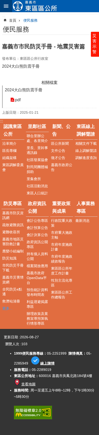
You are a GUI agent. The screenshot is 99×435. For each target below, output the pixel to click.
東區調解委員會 (13, 167)
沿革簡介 (9, 143)
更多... (7, 308)
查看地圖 (28, 384)
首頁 (12, 20)
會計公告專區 (37, 221)
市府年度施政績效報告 (61, 258)
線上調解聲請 (86, 151)
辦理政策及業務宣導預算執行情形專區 (37, 318)
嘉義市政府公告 (61, 167)
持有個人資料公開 (37, 256)
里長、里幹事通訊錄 (37, 150)
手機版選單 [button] (6, 6)
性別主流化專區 (61, 282)
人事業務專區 (86, 207)
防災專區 (13, 203)
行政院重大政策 (61, 223)
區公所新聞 (60, 143)
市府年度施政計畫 (61, 246)
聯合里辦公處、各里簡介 (37, 138)
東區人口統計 (37, 193)
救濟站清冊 (11, 301)
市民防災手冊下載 (13, 267)
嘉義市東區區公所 (55, 6)
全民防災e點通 (12, 291)
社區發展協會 (37, 160)
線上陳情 (47, 363)
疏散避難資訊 (13, 225)
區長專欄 (9, 151)
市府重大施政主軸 (61, 234)
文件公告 (58, 151)
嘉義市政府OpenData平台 (37, 278)
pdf (18, 100)
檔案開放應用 (37, 266)
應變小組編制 (13, 251)
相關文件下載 (86, 143)
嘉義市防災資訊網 (13, 215)
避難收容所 (11, 232)
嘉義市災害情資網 (13, 279)
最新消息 (82, 221)
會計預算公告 (37, 228)
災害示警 (94, 44)
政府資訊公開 (37, 207)
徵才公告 (58, 158)
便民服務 (30, 20)
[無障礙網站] (33, 418)
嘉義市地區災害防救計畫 (13, 241)
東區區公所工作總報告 (61, 294)
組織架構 (9, 158)
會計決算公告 (37, 235)
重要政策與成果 (61, 207)
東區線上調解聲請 (86, 130)
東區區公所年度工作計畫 (61, 270)
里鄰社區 (37, 126)
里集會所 (34, 179)
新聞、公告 (61, 130)
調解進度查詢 (86, 158)
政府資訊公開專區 (37, 244)
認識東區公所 (13, 130)
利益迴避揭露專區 (37, 304)
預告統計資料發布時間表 (37, 292)
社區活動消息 (37, 186)
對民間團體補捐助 (37, 169)
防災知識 (9, 258)
